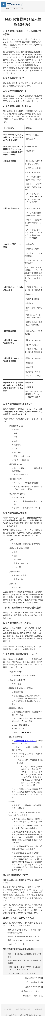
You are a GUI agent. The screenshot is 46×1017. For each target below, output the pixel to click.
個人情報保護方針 (23, 1009)
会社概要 (7, 1009)
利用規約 (38, 1009)
